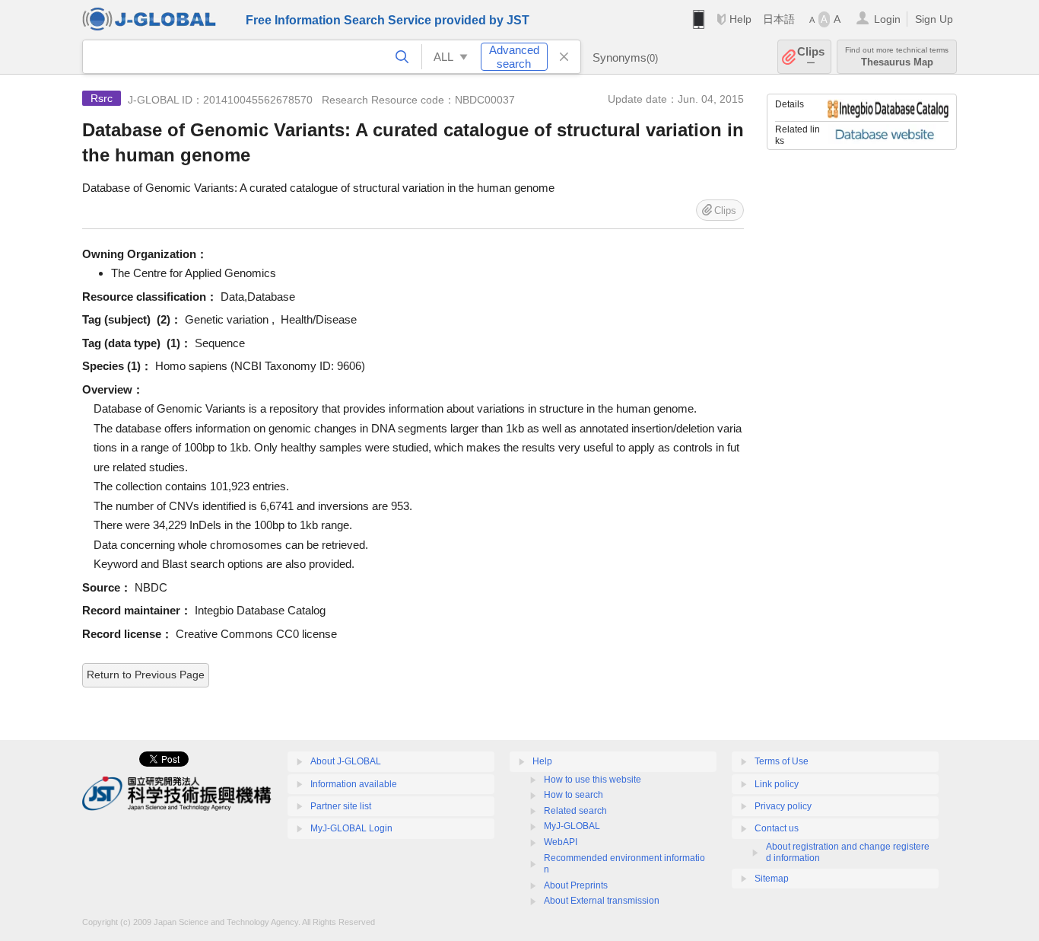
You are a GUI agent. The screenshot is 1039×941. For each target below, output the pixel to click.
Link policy (777, 784)
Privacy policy (783, 806)
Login (887, 19)
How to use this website (592, 779)
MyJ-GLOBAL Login (351, 828)
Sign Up (934, 19)
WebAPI (560, 842)
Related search (575, 810)
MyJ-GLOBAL (572, 826)
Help (740, 19)
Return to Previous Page (146, 674)
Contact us (777, 828)
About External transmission (601, 900)
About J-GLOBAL (345, 761)
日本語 (779, 19)
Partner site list (340, 806)
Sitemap (772, 878)
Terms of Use (782, 761)
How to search (573, 794)
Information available (353, 784)
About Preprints (576, 885)
